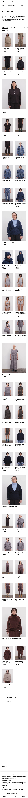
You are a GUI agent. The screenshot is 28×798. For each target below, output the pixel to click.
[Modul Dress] (14, 358)
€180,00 (4, 182)
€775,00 (4, 687)
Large (7, 30)
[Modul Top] (7, 389)
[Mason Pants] (20, 590)
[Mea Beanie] (7, 257)
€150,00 (17, 51)
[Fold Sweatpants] (20, 653)
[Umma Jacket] (7, 676)
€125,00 (4, 399)
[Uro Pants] (20, 40)
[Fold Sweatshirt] (7, 653)
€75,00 (4, 315)
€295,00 (4, 470)
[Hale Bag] (7, 327)
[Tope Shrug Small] (20, 389)
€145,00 (17, 337)
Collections (12, 27)
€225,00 (4, 447)
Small (3, 30)
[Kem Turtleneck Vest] (20, 412)
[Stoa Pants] (7, 148)
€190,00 (17, 577)
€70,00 (17, 316)
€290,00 (17, 602)
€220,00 (17, 182)
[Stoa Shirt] (14, 94)
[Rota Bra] (7, 303)
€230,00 (4, 112)
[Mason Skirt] (7, 590)
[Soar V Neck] (14, 226)
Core (24, 27)
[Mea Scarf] (20, 257)
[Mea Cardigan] (20, 459)
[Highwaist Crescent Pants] (20, 303)
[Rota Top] (20, 280)
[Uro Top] (7, 40)
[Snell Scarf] (20, 521)
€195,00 (4, 376)
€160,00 (17, 135)
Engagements (19, 770)
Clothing (19, 27)
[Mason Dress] (7, 567)
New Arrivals (5, 27)
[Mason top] (20, 567)
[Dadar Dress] (7, 521)
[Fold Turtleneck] (14, 622)
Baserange (4, 770)
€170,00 (17, 158)
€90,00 (17, 268)
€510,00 (4, 424)
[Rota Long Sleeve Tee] (7, 280)
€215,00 (17, 664)
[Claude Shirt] (7, 172)
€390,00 (4, 579)
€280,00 (17, 424)
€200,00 (4, 158)
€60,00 (4, 268)
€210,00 (17, 447)
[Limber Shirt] (20, 172)
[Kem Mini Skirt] (7, 435)
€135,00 (17, 292)
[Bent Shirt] (20, 148)
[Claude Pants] (7, 195)
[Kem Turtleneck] (7, 412)
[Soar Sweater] (20, 195)
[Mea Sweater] (7, 459)
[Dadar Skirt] (20, 125)
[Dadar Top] (7, 125)
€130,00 (4, 51)
